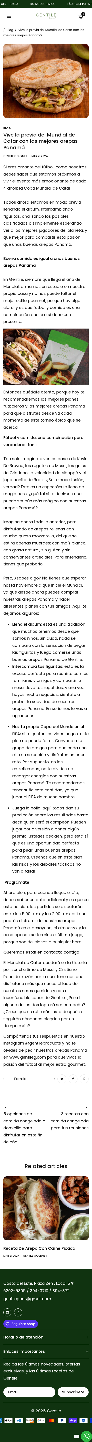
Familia (20, 1078)
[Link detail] (7, 1312)
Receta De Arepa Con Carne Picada (39, 1248)
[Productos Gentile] (46, 16)
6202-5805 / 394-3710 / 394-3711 (36, 1290)
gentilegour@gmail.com (27, 1298)
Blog (10, 30)
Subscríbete (73, 1392)
